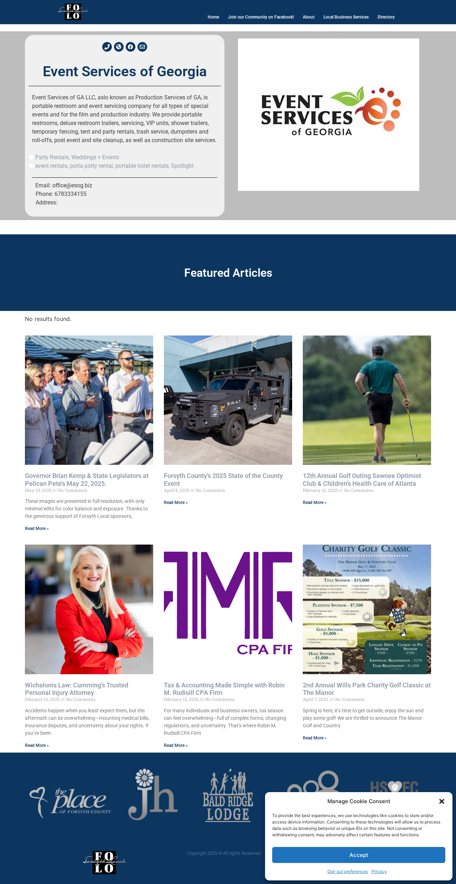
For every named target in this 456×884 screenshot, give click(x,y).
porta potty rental (91, 165)
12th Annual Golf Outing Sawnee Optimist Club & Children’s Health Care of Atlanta (362, 479)
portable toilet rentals (142, 165)
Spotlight (182, 165)
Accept (358, 855)
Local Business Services (346, 17)
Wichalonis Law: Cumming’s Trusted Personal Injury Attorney (76, 689)
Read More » (37, 528)
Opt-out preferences (347, 871)
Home (213, 17)
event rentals (51, 165)
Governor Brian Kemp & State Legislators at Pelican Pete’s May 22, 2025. (87, 479)
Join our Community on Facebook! (261, 17)
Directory (386, 17)
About (309, 17)
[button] (441, 801)
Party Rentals (52, 157)
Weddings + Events (95, 157)
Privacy (379, 871)
